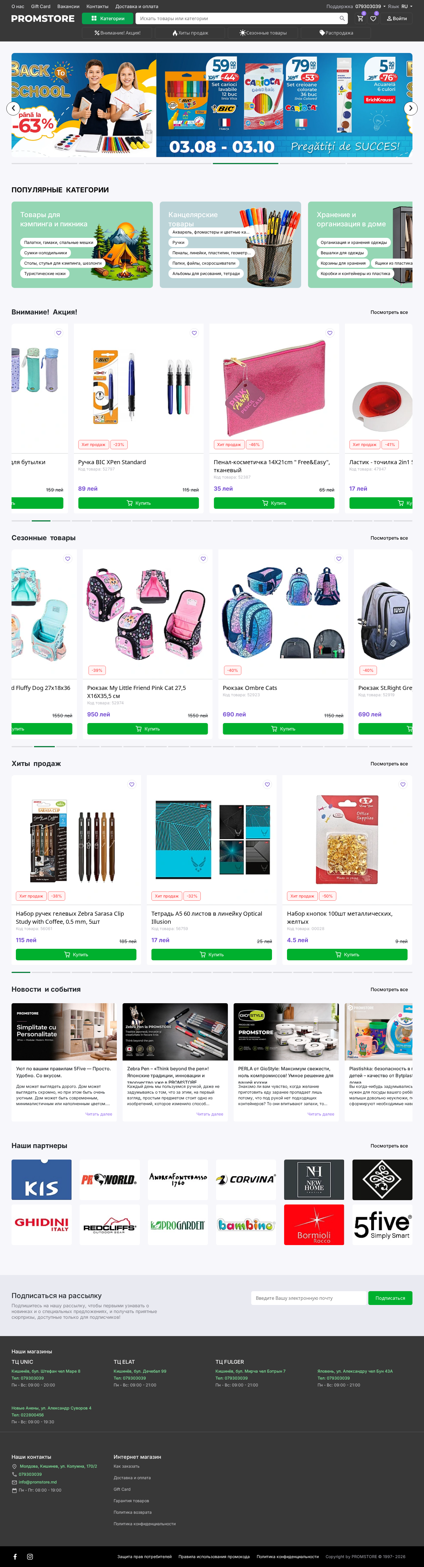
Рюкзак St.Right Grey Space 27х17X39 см (341, 688)
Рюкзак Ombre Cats (177, 688)
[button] (44, 163)
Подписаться (390, 1298)
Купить (74, 503)
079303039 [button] (368, 6)
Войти (400, 18)
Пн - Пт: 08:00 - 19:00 (40, 1490)
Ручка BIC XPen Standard (43, 462)
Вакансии (68, 6)
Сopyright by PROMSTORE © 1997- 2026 (366, 1556)
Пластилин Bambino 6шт (337, 913)
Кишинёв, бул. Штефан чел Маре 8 (46, 1371)
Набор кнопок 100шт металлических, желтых (219, 917)
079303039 (30, 1474)
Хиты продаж (193, 33)
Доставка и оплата (136, 6)
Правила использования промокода (214, 1556)
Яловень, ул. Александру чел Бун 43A (355, 1371)
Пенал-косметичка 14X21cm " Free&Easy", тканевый (203, 466)
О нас (18, 6)
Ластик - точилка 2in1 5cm (317, 462)
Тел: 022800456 (28, 1414)
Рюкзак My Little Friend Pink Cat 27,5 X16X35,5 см (64, 692)
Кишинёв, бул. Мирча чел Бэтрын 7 (250, 1371)
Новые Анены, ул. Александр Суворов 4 (51, 1407)
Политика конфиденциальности (145, 1523)
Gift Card (40, 6)
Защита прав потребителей (144, 1556)
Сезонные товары (266, 33)
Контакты (97, 6)
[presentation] (13, 108)
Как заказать (127, 1466)
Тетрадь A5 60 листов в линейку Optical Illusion (86, 917)
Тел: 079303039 (28, 1378)
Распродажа (339, 33)
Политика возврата (133, 1512)
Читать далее (98, 1113)
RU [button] (405, 6)
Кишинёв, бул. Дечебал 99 (140, 1371)
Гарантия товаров (131, 1500)
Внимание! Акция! (120, 33)
